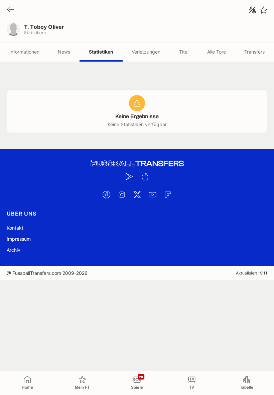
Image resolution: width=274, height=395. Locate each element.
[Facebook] (106, 194)
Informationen (24, 52)
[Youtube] (152, 194)
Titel (183, 52)
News (64, 52)
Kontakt (15, 228)
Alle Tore (216, 52)
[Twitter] (137, 194)
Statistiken (101, 52)
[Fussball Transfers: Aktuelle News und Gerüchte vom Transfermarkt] (137, 163)
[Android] (129, 176)
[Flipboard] (168, 194)
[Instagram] (122, 194)
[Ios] (145, 176)
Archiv (13, 250)
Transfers (254, 52)
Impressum (19, 239)
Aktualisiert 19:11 (251, 272)
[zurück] (11, 9)
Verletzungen (146, 52)
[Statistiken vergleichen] (253, 10)
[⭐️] (263, 10)
